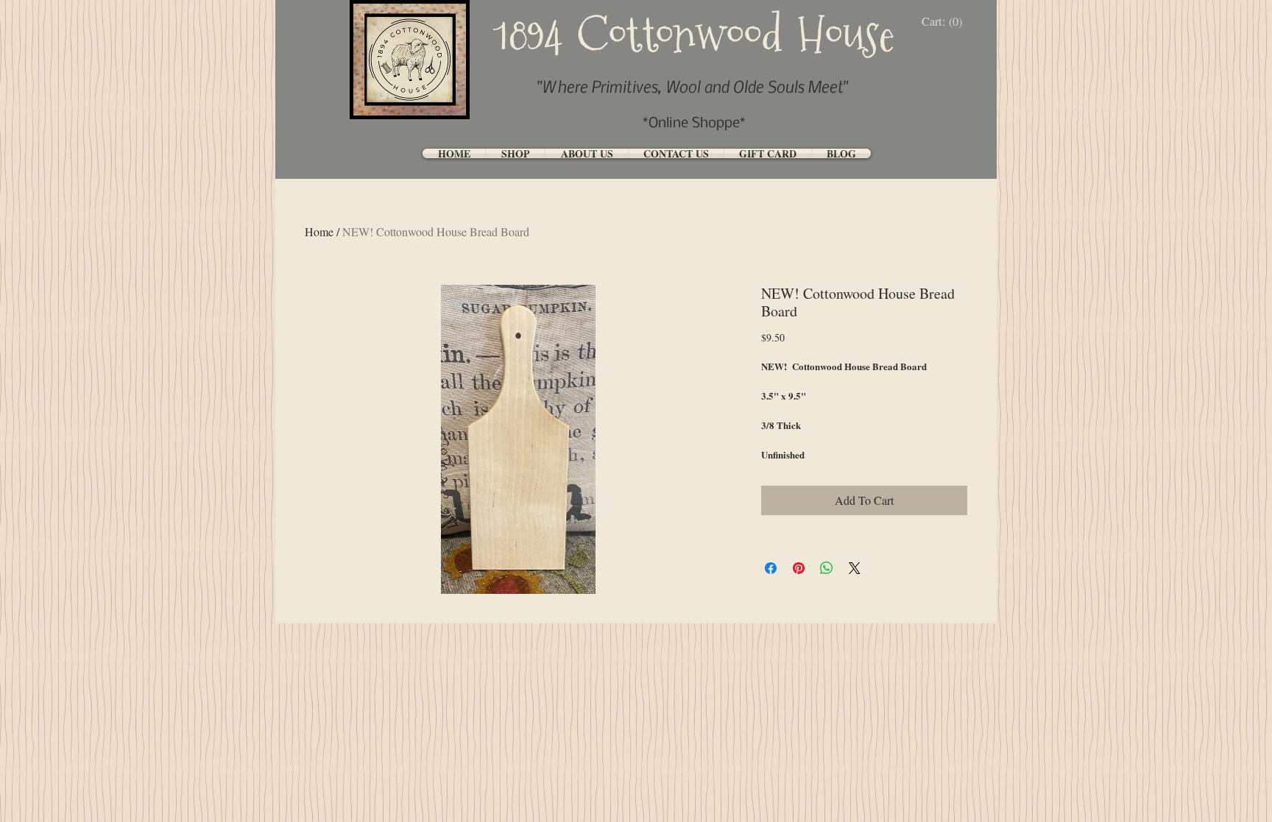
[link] (945, 22)
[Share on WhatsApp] (826, 568)
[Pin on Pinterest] (799, 568)
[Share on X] (854, 568)
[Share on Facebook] (771, 568)
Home (319, 231)
